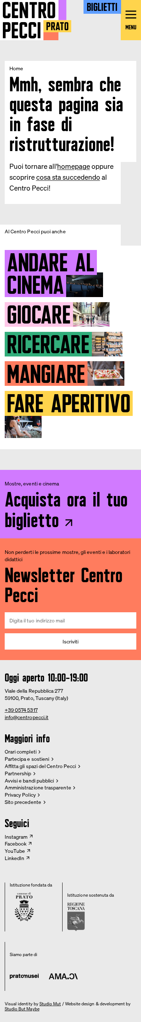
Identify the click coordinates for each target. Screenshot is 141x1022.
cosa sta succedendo (68, 177)
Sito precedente (23, 801)
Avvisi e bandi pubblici (29, 780)
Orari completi (21, 751)
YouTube (15, 850)
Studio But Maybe (22, 1008)
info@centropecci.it (26, 717)
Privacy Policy (20, 794)
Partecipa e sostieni (27, 758)
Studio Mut (50, 1003)
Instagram (16, 836)
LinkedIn (15, 858)
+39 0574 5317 (21, 709)
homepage (73, 166)
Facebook (16, 843)
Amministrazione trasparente (38, 787)
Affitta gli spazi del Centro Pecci (40, 766)
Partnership (18, 773)
